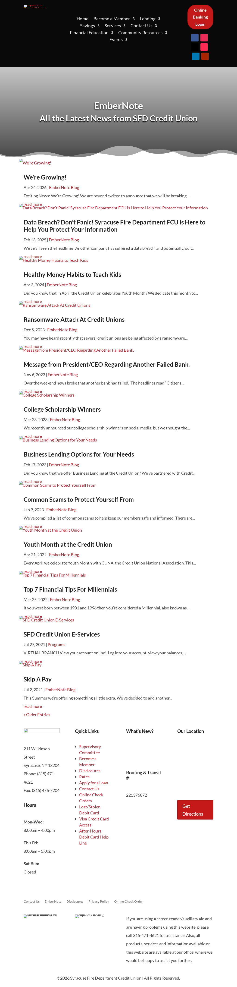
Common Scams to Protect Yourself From (79, 499)
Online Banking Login (200, 17)
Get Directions (192, 810)
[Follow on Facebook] (195, 37)
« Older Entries (37, 714)
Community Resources (140, 33)
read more (33, 706)
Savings (87, 26)
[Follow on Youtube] (205, 56)
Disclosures (89, 770)
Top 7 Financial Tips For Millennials (70, 589)
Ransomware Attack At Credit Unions (74, 319)
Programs (56, 644)
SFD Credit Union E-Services (62, 634)
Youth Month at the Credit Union (68, 544)
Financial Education (89, 33)
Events (116, 40)
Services (113, 26)
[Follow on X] (195, 47)
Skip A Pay (38, 679)
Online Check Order (128, 901)
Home (82, 19)
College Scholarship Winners (62, 409)
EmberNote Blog (64, 187)
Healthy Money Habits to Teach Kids (72, 274)
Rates (84, 776)
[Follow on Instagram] (204, 37)
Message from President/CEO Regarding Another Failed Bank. (107, 364)
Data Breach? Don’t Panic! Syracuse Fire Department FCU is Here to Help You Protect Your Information (115, 225)
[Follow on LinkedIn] (196, 56)
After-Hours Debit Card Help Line (94, 836)
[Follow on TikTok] (204, 47)
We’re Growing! (45, 177)
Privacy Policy (98, 901)
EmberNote (53, 901)
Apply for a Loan (93, 782)
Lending (148, 19)
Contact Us (141, 26)
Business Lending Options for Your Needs (79, 454)
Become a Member (112, 19)
